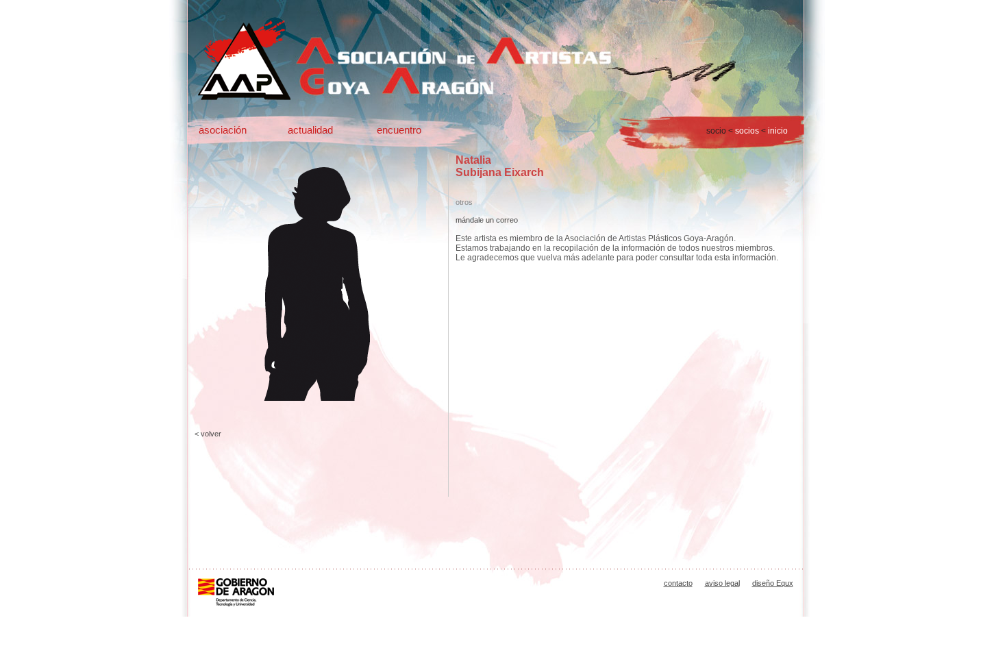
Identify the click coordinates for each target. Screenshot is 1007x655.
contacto (678, 583)
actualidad (310, 130)
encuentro (399, 130)
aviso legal (722, 583)
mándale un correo (487, 220)
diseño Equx (772, 583)
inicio (778, 131)
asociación (223, 130)
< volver (208, 434)
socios (747, 131)
